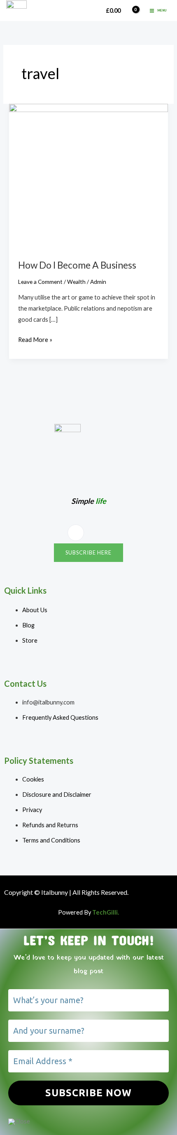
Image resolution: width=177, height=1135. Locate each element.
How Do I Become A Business (77, 265)
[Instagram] (76, 532)
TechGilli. (105, 912)
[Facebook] (97, 533)
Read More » (35, 338)
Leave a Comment (40, 281)
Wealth (76, 281)
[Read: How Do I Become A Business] (88, 176)
